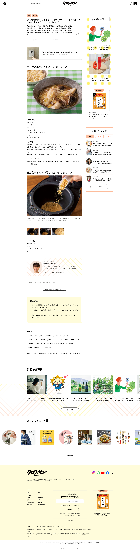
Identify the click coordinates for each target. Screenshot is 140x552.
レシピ (43, 339)
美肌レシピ (48, 347)
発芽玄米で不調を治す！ (35, 347)
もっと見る (99, 186)
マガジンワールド (65, 543)
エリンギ (58, 335)
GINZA (62, 542)
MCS (60, 543)
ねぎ (41, 335)
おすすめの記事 (30, 502)
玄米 (66, 339)
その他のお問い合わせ (61, 526)
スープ (66, 335)
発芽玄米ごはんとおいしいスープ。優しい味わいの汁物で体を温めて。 (56, 343)
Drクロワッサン (32, 335)
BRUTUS (46, 542)
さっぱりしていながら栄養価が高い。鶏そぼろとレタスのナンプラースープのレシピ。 (55, 311)
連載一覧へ (70, 455)
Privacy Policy (78, 543)
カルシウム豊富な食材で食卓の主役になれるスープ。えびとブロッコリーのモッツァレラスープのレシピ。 (55, 306)
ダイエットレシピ (33, 339)
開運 (28, 500)
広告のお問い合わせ (51, 526)
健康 (29, 15)
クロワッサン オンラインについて (34, 526)
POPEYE (50, 542)
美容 (39, 493)
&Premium (71, 542)
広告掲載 (72, 543)
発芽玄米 (30, 343)
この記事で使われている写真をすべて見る (54, 290)
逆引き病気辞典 (41, 504)
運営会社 (44, 526)
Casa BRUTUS (56, 542)
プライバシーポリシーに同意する (71, 505)
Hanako (66, 542)
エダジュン (49, 335)
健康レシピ (51, 339)
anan (41, 542)
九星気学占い (41, 502)
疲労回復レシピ (75, 339)
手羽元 (60, 339)
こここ (97, 542)
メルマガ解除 (70, 520)
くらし (39, 495)
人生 (39, 500)
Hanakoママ (84, 542)
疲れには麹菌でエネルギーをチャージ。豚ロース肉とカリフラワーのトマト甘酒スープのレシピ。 (55, 316)
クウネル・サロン (92, 542)
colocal (79, 542)
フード (35, 15)
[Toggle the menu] (4, 3)
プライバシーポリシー (75, 513)
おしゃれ (29, 495)
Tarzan (75, 542)
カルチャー (40, 497)
